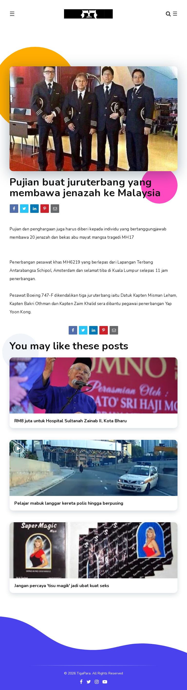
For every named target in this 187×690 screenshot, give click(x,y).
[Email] (55, 208)
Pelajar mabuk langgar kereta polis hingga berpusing (68, 503)
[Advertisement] (98, 42)
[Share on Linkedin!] (34, 208)
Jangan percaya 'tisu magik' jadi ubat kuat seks (61, 586)
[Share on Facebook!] (14, 208)
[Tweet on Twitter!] (24, 208)
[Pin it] (44, 208)
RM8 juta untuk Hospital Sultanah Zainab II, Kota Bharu (70, 421)
